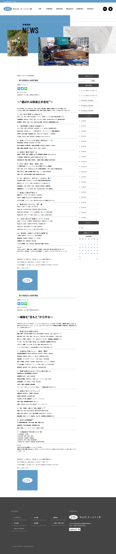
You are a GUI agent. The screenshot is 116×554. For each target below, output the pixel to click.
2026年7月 (83, 126)
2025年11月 (84, 166)
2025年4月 (83, 202)
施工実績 (70, 9)
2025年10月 (84, 172)
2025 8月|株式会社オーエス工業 (9, 1)
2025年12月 (84, 161)
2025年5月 (83, 197)
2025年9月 (83, 177)
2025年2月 (83, 212)
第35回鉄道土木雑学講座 (87, 105)
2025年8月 (83, 182)
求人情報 (49, 9)
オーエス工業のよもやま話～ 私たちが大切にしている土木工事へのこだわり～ (90, 90)
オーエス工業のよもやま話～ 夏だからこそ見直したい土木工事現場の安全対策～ (90, 95)
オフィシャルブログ (19, 528)
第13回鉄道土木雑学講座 (28, 295)
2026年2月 (83, 151)
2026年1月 (83, 156)
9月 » (97, 259)
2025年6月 (83, 192)
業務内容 (59, 9)
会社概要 (80, 9)
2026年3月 (83, 146)
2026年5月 (83, 136)
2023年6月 (83, 217)
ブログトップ (88, 76)
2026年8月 (83, 121)
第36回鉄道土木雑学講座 (87, 100)
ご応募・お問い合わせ (90, 9)
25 (82, 253)
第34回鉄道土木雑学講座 (87, 111)
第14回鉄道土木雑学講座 (28, 80)
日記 (82, 228)
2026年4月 (83, 141)
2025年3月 (83, 207)
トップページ (40, 9)
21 (91, 250)
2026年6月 (83, 131)
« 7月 (79, 259)
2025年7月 (83, 187)
